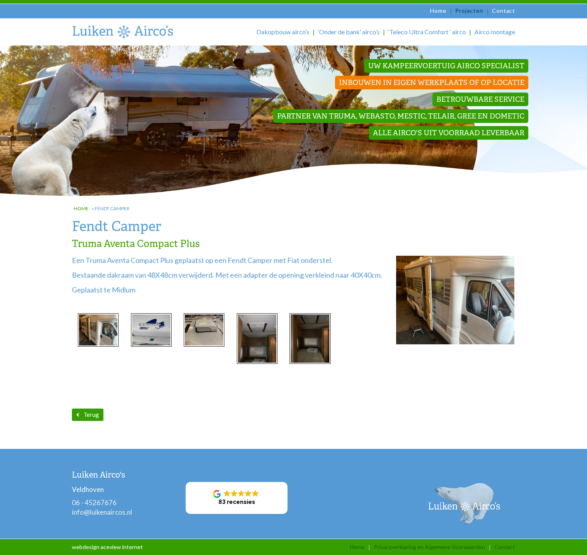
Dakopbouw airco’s (282, 32)
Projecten (469, 10)
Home (438, 10)
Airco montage (494, 32)
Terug (91, 414)
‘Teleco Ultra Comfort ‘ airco (427, 32)
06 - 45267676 (94, 502)
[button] (237, 498)
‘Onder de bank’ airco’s (349, 32)
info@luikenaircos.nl (102, 512)
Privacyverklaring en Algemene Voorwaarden (429, 546)
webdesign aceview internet (107, 546)
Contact (503, 10)
